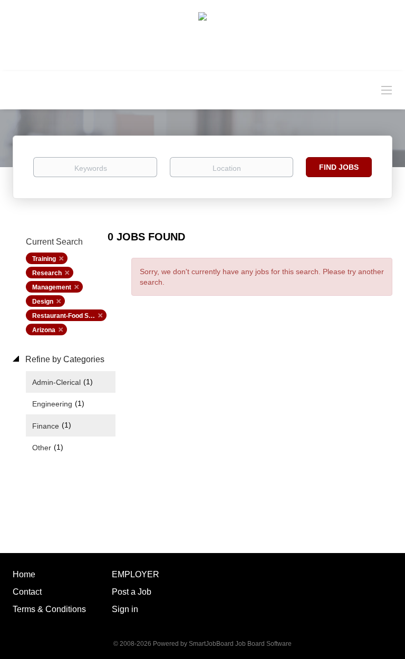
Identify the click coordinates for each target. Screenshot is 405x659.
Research (47, 273)
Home (24, 574)
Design (42, 301)
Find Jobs (339, 167)
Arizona (43, 330)
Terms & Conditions (49, 609)
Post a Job (131, 591)
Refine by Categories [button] (63, 359)
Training (44, 259)
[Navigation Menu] (386, 90)
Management (51, 287)
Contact (27, 591)
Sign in (125, 609)
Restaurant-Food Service (69, 315)
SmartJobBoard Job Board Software (240, 643)
